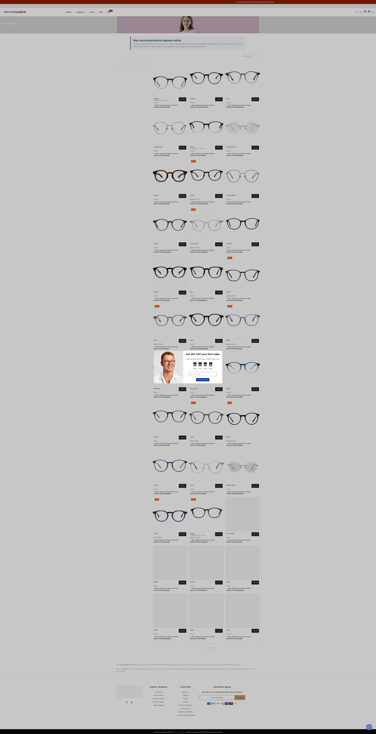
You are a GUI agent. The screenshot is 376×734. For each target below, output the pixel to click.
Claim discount (203, 380)
